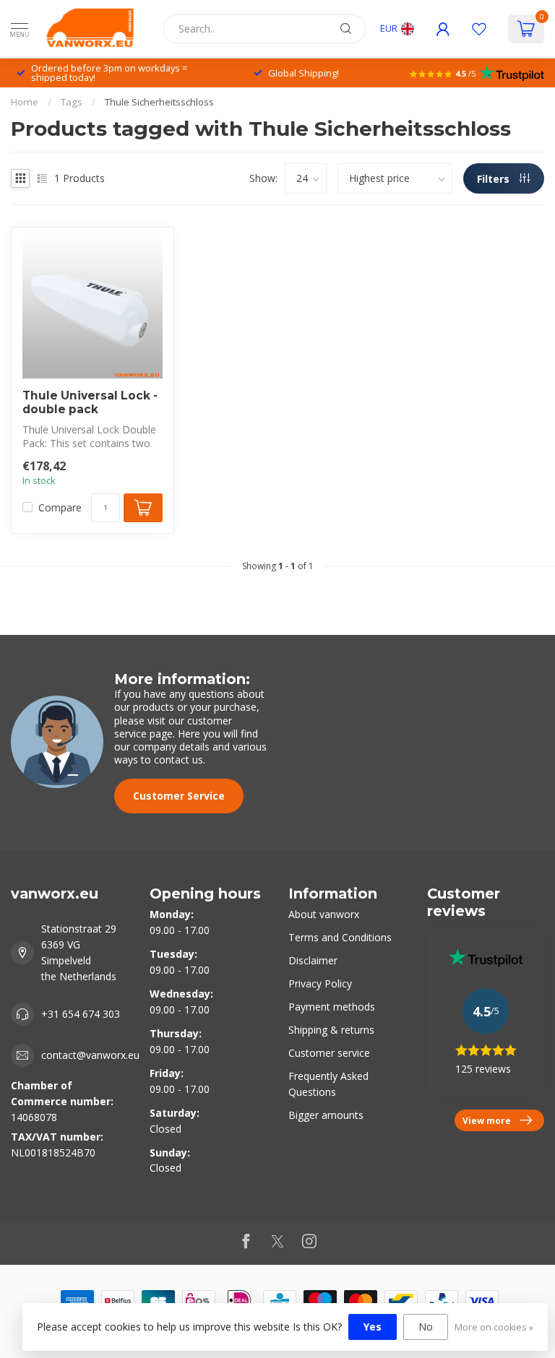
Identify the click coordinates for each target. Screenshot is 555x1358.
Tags (71, 101)
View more (486, 1120)
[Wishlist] (479, 28)
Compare (60, 507)
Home (24, 101)
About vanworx (323, 914)
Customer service (329, 1053)
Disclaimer (312, 960)
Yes (372, 1326)
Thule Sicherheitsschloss (159, 101)
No (425, 1326)
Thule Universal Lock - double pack (90, 402)
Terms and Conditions (340, 937)
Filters (494, 179)
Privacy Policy (320, 983)
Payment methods (331, 1006)
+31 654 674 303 (80, 1014)
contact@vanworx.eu (90, 1055)
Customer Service (179, 796)
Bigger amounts (325, 1115)
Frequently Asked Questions (328, 1084)
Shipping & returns (331, 1030)
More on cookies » (494, 1327)
